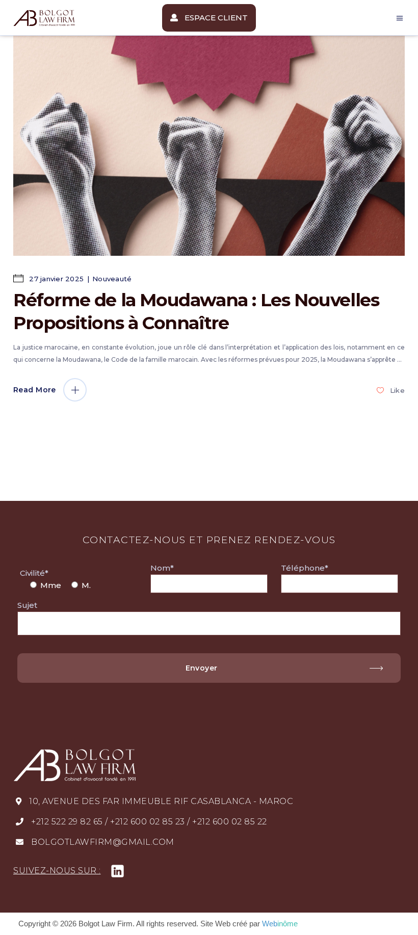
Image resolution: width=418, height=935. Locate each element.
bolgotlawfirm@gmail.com (102, 842)
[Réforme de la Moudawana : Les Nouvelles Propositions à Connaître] (209, 146)
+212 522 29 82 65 (67, 821)
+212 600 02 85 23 (147, 821)
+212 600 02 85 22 (229, 821)
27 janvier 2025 (55, 279)
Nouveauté (112, 279)
